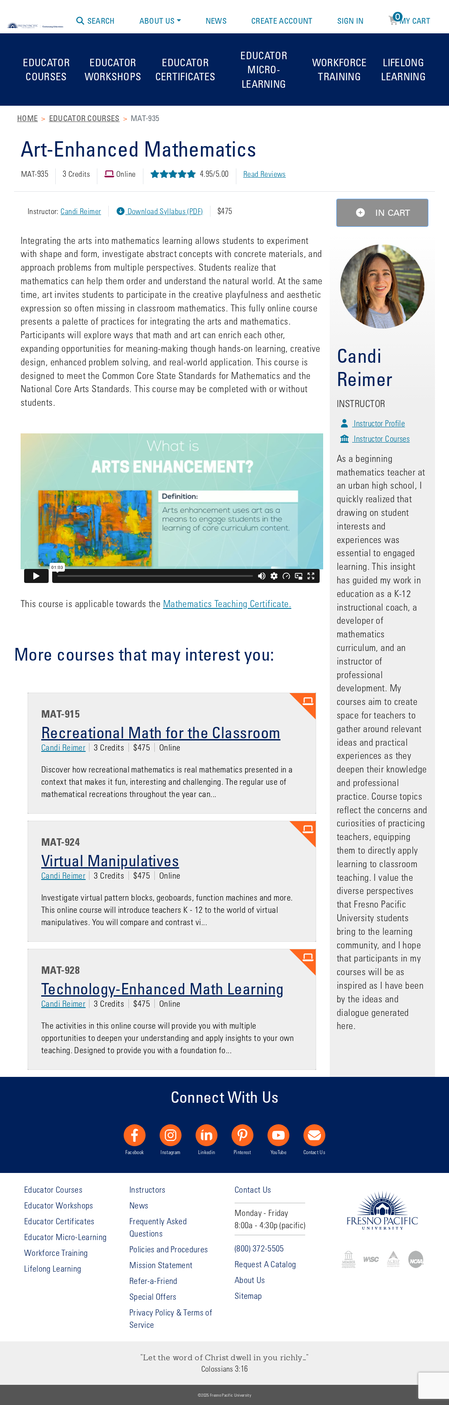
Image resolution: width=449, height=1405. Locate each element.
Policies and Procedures (168, 1249)
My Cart (413, 19)
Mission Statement (160, 1265)
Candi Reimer (81, 211)
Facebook (134, 1151)
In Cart (391, 212)
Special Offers (152, 1296)
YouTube (278, 1151)
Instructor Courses (381, 438)
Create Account (281, 20)
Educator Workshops (113, 69)
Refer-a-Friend (153, 1281)
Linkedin (206, 1151)
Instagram (170, 1151)
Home (27, 118)
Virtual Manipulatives (110, 860)
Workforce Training (339, 69)
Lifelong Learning (403, 69)
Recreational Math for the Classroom (160, 732)
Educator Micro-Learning (263, 69)
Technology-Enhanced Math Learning (162, 988)
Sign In (350, 20)
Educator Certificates (185, 69)
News (216, 20)
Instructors (147, 1189)
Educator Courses (46, 69)
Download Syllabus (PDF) (164, 211)
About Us (157, 20)
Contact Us (314, 1151)
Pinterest (242, 1151)
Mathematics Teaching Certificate (226, 603)
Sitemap (248, 1296)
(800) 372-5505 (259, 1248)
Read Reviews (264, 174)
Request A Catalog (265, 1264)
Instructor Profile (378, 423)
